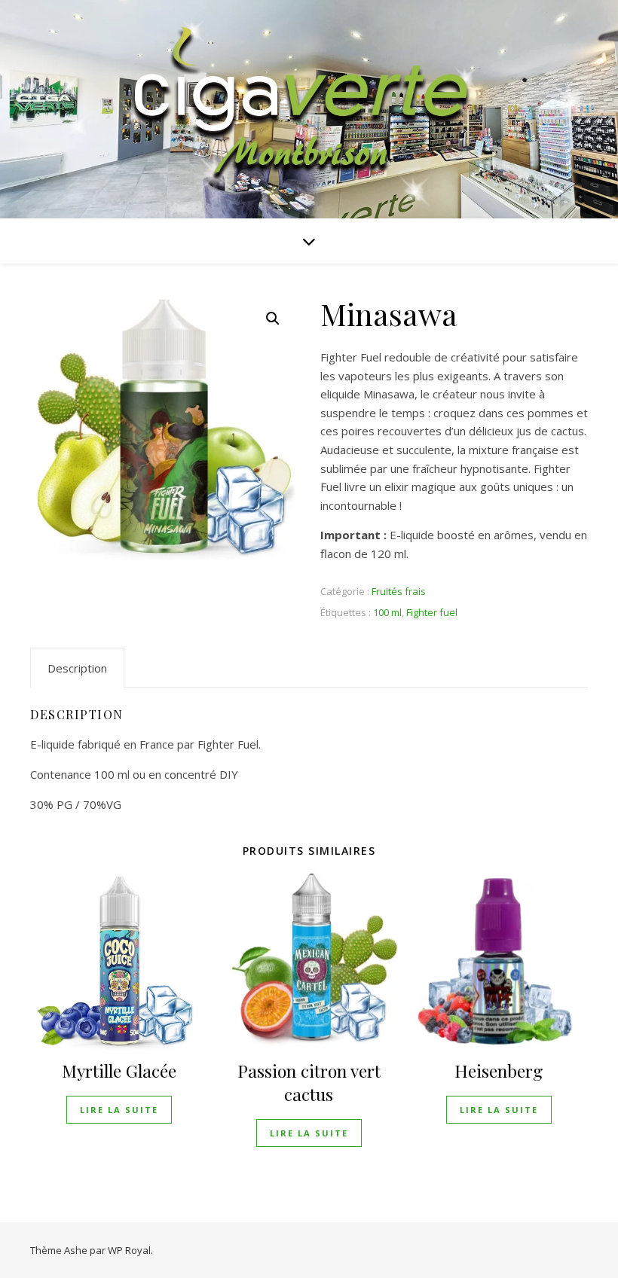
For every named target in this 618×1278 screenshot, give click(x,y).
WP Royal (129, 1250)
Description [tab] (77, 668)
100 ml (387, 612)
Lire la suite (119, 1109)
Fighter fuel (431, 612)
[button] (272, 318)
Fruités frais (399, 591)
